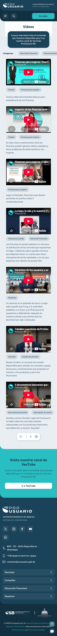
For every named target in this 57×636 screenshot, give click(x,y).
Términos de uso (18, 629)
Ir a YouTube (28, 486)
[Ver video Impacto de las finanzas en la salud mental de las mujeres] (28, 119)
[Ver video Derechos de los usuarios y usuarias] (28, 280)
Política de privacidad (36, 629)
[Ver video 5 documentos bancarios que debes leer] (28, 395)
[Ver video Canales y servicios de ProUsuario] (28, 339)
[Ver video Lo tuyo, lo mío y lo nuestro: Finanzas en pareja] (28, 221)
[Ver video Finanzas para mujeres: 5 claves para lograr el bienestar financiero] (28, 172)
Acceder (42, 16)
